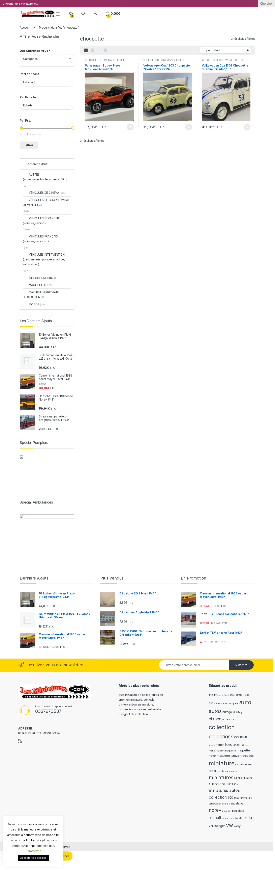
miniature (222, 763)
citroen (215, 718)
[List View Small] (105, 50)
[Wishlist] (83, 14)
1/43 (226, 695)
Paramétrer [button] (33, 851)
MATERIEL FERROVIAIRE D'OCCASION (41, 294)
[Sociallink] (20, 741)
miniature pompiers (227, 771)
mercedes (247, 756)
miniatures (221, 777)
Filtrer (29, 145)
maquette (230, 750)
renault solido (152, 709)
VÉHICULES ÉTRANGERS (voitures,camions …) (42, 220)
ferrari (220, 744)
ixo (243, 744)
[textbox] (47, 59)
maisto (220, 750)
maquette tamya (228, 755)
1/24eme (218, 695)
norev (215, 810)
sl (240, 818)
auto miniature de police (134, 694)
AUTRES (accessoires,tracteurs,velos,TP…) (45, 177)
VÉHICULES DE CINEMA (98, 59)
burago (227, 712)
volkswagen (217, 826)
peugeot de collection (133, 714)
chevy (238, 712)
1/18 (211, 695)
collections (221, 737)
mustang (237, 803)
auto (245, 702)
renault (215, 817)
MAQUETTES (41, 285)
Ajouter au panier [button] (129, 127)
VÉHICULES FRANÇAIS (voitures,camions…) (40, 239)
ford (229, 744)
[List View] (99, 50)
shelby (234, 818)
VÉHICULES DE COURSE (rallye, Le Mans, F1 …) (46, 202)
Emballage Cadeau (43, 277)
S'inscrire (241, 665)
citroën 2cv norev (130, 709)
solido (246, 817)
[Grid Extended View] (92, 50)
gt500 (236, 745)
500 (211, 703)
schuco (226, 818)
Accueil (24, 27)
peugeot (226, 811)
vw (229, 825)
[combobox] (47, 58)
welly (237, 826)
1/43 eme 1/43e (240, 694)
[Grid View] (86, 50)
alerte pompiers (230, 703)
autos (215, 711)
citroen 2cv (228, 719)
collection (222, 727)
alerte (217, 703)
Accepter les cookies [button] (33, 857)
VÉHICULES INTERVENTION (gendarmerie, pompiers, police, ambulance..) (44, 259)
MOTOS (37, 304)
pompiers (238, 810)
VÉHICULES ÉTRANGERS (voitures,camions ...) (105, 61)
